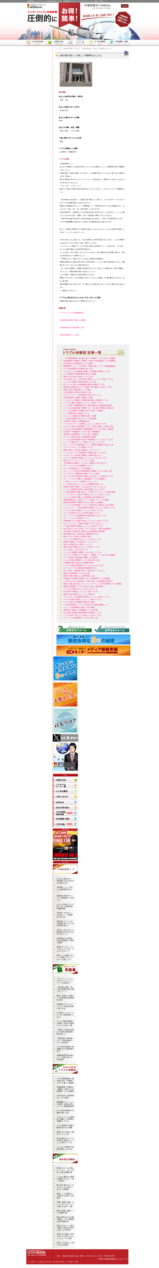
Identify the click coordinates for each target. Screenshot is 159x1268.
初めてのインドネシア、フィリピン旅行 (78, 460)
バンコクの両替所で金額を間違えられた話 (79, 382)
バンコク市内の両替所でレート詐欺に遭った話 (81, 560)
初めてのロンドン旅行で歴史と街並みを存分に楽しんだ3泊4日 (65, 1228)
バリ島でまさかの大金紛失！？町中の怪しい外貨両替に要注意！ (88, 581)
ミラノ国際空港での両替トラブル (76, 413)
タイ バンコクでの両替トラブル (76, 518)
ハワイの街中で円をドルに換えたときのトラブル (82, 615)
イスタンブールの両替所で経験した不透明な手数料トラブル (86, 371)
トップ (58, 48)
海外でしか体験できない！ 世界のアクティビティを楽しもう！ (65, 957)
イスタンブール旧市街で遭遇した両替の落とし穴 (82, 455)
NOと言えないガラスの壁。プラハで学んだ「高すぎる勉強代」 (88, 529)
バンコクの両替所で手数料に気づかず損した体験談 (83, 411)
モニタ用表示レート (33, 1261)
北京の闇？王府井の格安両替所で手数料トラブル (82, 613)
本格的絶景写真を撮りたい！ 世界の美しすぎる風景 (65, 1057)
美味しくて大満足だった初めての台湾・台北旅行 (65, 1196)
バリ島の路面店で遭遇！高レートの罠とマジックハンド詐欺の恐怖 (89, 492)
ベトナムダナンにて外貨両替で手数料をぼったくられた (85, 452)
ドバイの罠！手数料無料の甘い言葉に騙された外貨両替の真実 (87, 405)
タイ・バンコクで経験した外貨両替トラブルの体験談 (84, 479)
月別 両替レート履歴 (73, 1261)
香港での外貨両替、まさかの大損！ (77, 573)
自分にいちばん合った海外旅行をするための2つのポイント (65, 932)
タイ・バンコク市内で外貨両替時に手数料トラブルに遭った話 (87, 471)
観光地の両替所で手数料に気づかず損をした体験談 (83, 502)
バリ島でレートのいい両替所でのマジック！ (80, 481)
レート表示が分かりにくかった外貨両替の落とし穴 (83, 484)
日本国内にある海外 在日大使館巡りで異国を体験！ (65, 940)
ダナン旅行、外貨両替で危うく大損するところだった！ (85, 571)
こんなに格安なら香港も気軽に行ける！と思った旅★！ (65, 1179)
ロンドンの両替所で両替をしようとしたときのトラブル (85, 458)
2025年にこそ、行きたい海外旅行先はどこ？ (65, 889)
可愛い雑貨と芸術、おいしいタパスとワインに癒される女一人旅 (65, 1204)
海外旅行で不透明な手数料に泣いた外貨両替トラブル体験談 (86, 578)
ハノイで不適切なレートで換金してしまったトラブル (84, 442)
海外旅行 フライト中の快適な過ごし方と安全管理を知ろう (65, 923)
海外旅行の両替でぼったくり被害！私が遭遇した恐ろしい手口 (87, 387)
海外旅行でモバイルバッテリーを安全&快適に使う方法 (65, 1006)
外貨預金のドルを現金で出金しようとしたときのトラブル (85, 521)
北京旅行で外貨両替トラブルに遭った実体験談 (81, 432)
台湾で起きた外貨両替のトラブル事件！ (78, 363)
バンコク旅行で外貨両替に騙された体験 (78, 602)
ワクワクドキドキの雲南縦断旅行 (72, 313)
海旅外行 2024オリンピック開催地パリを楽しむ (65, 898)
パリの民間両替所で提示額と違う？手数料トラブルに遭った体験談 (89, 358)
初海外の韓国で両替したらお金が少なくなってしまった (85, 487)
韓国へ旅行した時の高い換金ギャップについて (81, 450)
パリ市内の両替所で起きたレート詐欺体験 (79, 418)
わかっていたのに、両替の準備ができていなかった (83, 523)
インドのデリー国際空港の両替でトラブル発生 (81, 474)
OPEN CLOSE (47, 1261)
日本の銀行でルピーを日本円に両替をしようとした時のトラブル (88, 379)
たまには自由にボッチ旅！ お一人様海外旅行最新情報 (65, 906)
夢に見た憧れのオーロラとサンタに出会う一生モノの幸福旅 (65, 1187)
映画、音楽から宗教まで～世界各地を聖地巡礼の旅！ (65, 998)
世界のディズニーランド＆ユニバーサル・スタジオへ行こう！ (65, 949)
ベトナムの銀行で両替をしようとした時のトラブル (83, 403)
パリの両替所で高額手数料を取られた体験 (79, 374)
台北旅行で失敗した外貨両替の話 (76, 421)
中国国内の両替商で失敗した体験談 (73, 320)
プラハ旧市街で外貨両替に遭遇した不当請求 (80, 557)
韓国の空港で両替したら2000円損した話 (79, 576)
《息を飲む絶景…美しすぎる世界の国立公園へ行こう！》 (65, 989)
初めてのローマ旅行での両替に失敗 (77, 536)
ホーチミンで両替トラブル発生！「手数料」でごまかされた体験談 (89, 555)
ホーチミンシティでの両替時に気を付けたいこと (82, 395)
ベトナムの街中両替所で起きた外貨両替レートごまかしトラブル (88, 439)
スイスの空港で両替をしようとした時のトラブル (82, 599)
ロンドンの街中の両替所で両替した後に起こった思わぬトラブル (88, 476)
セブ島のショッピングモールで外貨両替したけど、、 (65, 1015)
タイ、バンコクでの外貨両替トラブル (78, 466)
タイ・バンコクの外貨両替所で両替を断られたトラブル (85, 515)
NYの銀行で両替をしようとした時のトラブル (81, 591)
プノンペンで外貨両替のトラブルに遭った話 (80, 618)
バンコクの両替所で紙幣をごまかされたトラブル (82, 552)
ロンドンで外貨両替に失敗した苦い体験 (78, 607)
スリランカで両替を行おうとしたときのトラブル (82, 539)
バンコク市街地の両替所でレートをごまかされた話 (83, 565)
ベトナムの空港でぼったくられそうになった (80, 589)
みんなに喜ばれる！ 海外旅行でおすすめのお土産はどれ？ (65, 881)
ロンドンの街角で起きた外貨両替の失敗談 (79, 437)
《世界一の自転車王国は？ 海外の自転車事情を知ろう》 (65, 1032)
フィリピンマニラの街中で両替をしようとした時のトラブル (86, 494)
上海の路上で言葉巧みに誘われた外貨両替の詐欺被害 (84, 531)
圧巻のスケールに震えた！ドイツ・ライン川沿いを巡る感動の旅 (65, 1170)
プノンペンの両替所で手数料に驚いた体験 (79, 416)
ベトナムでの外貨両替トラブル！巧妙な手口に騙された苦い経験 (88, 505)
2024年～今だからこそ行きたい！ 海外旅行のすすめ (65, 915)
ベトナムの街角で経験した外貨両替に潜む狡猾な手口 (84, 497)
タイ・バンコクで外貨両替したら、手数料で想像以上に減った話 (88, 445)
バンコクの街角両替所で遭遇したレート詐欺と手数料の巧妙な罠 (88, 408)
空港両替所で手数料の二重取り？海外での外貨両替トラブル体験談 (89, 361)
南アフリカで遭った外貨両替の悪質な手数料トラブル (84, 384)
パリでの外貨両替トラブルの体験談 (77, 468)
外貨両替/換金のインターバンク (116, 1259)
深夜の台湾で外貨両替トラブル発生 (77, 390)
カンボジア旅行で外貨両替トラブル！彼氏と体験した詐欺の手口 (88, 426)
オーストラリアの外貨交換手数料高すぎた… (80, 568)
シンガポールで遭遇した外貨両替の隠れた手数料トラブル (85, 400)
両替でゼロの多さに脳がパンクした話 (78, 376)
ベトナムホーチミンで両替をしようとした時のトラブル (85, 424)
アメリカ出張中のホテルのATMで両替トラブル (81, 513)
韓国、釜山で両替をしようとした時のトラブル (81, 547)
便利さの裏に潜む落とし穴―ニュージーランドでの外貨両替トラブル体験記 (92, 584)
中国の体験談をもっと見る (69, 335)
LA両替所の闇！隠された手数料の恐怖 (78, 563)
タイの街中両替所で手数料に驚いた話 (78, 369)
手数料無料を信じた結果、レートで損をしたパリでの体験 (85, 500)
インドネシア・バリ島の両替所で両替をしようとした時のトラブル (89, 508)
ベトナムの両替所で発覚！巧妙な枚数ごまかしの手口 (84, 489)
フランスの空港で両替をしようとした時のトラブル (83, 510)
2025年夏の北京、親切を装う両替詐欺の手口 (80, 534)
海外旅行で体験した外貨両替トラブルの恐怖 (80, 610)
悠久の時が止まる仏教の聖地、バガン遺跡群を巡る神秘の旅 (65, 1219)
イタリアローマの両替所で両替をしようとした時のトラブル (86, 597)
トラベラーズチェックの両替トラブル (78, 447)
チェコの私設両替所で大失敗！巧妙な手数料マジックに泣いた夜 (65, 1023)
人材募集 (41, 1261)
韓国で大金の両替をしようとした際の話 (78, 594)
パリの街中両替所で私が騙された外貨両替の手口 (65, 1049)
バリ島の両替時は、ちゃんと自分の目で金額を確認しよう (85, 605)
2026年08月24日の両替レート (59, 1261)
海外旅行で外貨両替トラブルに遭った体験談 (80, 434)
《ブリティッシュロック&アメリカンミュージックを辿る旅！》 (65, 981)
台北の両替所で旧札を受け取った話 (77, 392)
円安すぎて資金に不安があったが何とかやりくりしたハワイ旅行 (65, 1236)
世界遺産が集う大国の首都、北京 (72, 327)
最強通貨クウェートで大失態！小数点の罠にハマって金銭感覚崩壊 (89, 366)
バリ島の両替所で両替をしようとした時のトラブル (83, 526)
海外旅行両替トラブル (71, 48)
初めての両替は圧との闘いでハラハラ (78, 544)
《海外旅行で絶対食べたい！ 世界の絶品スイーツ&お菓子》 (65, 1040)
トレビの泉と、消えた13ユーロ (75, 550)
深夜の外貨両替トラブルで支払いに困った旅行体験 (83, 586)
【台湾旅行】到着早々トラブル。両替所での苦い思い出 (85, 463)
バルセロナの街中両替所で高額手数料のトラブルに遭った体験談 (88, 429)
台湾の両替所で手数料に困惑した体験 (78, 398)
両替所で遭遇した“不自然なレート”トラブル (80, 542)
